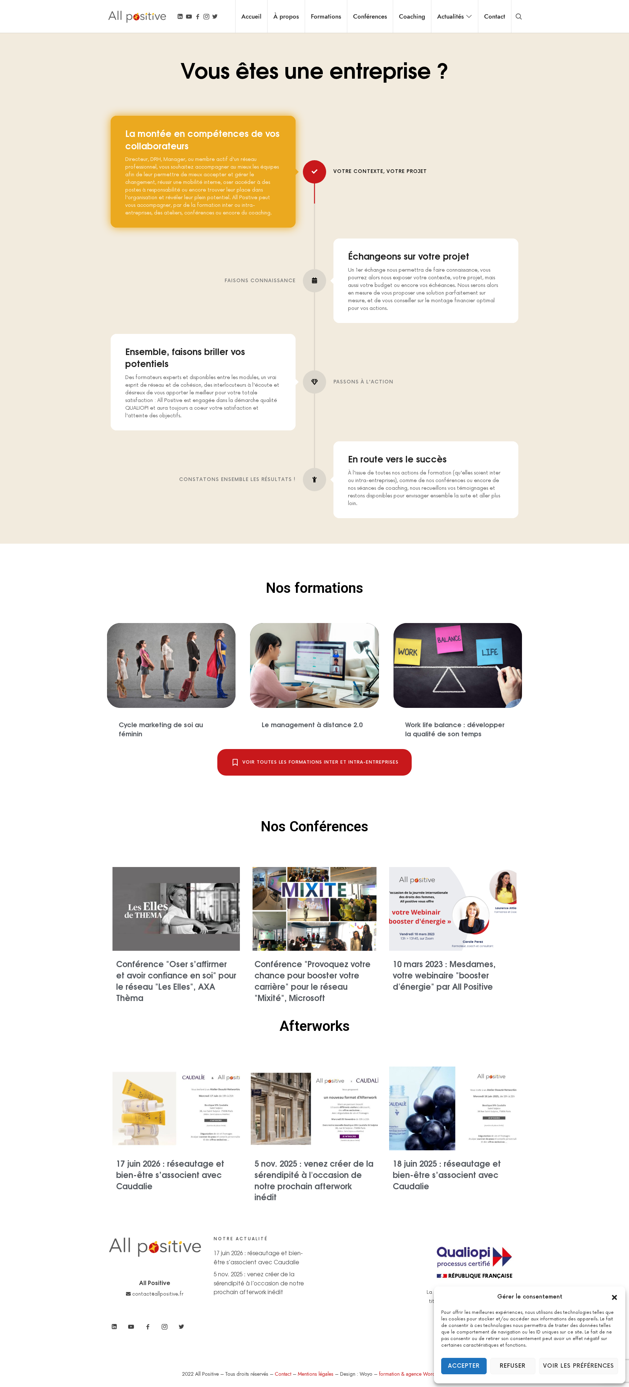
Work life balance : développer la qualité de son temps (455, 728)
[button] (614, 1297)
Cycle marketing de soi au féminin (161, 728)
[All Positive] (137, 16)
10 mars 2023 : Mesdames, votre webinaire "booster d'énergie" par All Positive (444, 974)
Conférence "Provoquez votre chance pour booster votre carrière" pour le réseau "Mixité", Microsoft (312, 980)
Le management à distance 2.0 (312, 724)
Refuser (513, 1366)
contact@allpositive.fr (157, 1294)
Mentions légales (315, 1374)
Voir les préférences (578, 1366)
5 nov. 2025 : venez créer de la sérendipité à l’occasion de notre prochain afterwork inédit (259, 1283)
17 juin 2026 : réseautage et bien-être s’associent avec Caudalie (170, 1174)
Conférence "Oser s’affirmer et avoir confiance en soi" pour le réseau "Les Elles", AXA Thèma (176, 980)
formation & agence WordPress (413, 1374)
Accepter (464, 1366)
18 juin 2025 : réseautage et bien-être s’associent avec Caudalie (447, 1174)
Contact (283, 1374)
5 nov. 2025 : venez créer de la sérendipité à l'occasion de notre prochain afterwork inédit (313, 1180)
